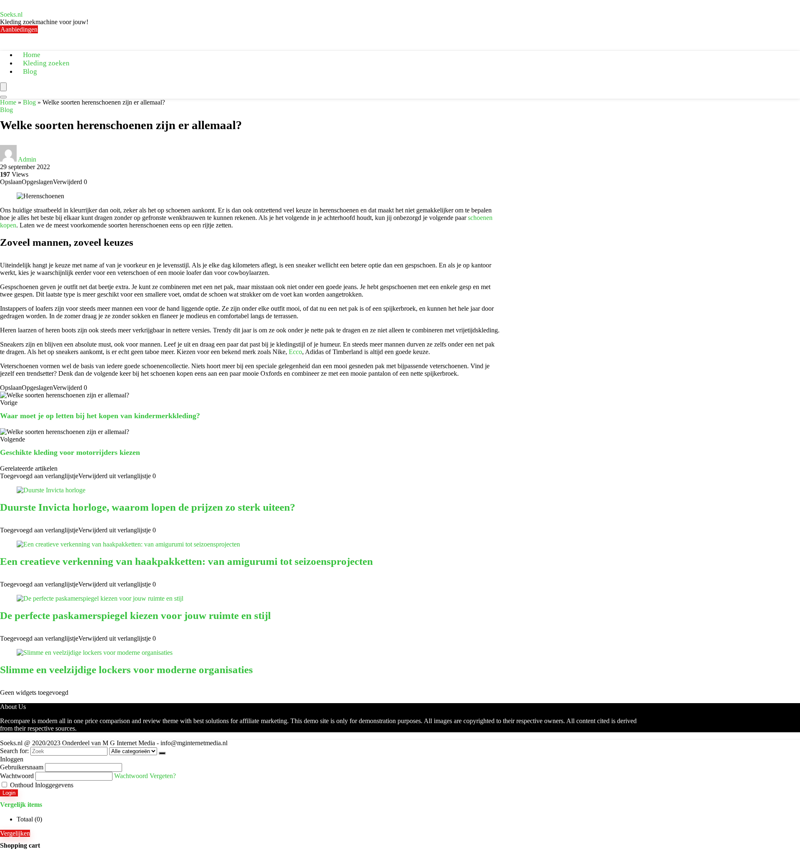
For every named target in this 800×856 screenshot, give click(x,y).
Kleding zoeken (46, 63)
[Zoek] (162, 753)
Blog (30, 71)
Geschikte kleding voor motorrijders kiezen (70, 452)
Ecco (295, 351)
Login (8, 793)
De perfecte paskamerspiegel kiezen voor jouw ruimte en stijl (135, 615)
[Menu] (3, 86)
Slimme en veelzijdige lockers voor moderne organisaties (126, 669)
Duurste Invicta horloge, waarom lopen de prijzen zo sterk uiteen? (147, 507)
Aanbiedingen (19, 29)
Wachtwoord (17, 775)
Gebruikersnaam (21, 767)
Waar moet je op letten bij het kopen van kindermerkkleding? (100, 416)
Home (8, 102)
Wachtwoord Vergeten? (145, 775)
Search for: (14, 750)
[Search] (3, 97)
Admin (27, 159)
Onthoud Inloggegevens (40, 785)
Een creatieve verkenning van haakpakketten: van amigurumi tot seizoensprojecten (186, 561)
